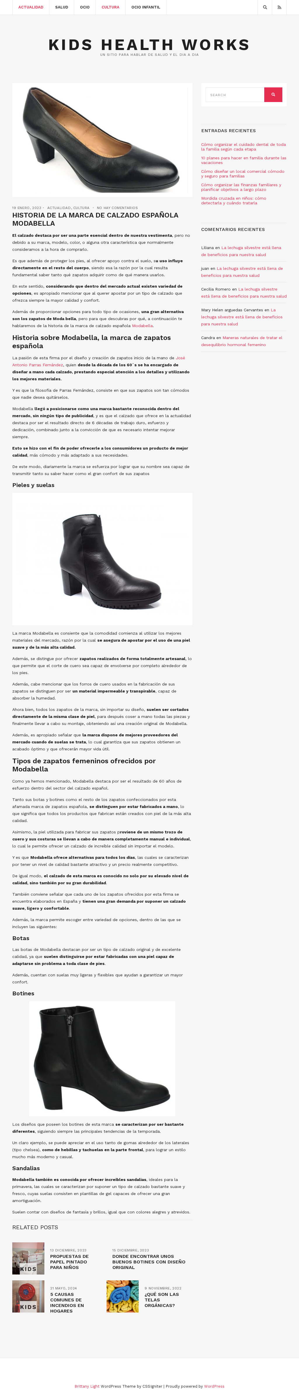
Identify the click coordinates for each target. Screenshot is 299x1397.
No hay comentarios (117, 208)
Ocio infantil (145, 7)
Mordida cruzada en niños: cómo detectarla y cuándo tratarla (233, 200)
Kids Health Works (149, 45)
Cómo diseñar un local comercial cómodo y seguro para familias (242, 173)
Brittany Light (87, 1386)
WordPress (214, 1386)
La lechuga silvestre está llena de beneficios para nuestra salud (242, 317)
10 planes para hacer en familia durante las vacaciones (243, 160)
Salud (61, 7)
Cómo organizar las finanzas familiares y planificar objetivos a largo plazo (241, 187)
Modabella (142, 325)
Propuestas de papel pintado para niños (69, 1261)
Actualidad (30, 7)
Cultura (110, 7)
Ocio (85, 7)
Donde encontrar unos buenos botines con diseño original (148, 1261)
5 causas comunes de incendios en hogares (67, 1302)
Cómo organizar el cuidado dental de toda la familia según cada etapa (243, 146)
